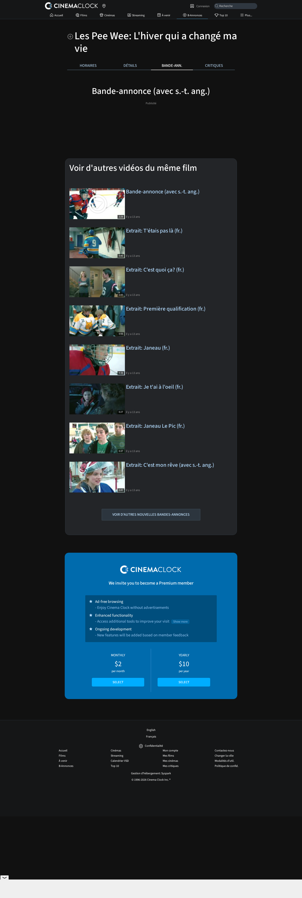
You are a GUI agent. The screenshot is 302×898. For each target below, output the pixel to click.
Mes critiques (171, 766)
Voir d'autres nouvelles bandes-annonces (151, 514)
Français (151, 736)
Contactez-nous (224, 751)
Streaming (138, 15)
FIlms (83, 15)
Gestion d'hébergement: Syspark (151, 773)
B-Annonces (195, 15)
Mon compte (170, 751)
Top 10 (223, 15)
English (151, 730)
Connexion (202, 6)
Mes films (168, 756)
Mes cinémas (170, 761)
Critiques (214, 65)
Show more (180, 621)
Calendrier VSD (120, 761)
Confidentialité (154, 746)
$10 (184, 668)
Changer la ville (224, 756)
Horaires (88, 65)
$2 (118, 668)
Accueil (58, 15)
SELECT (118, 682)
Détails (130, 65)
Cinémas (109, 15)
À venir (166, 15)
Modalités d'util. (224, 761)
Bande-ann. (172, 65)
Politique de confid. (226, 766)
